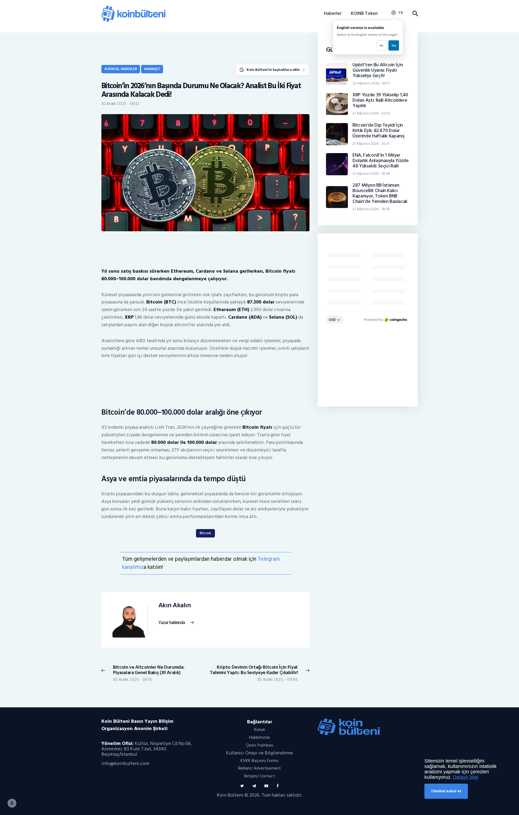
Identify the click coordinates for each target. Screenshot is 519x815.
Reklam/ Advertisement (259, 768)
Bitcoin (205, 533)
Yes (393, 45)
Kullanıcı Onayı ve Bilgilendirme (259, 753)
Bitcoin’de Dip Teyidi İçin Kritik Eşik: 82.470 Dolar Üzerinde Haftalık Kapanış (378, 131)
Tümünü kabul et (446, 791)
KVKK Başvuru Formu (259, 760)
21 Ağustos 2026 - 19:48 (371, 173)
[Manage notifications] (12, 803)
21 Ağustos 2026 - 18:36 (371, 209)
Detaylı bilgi (465, 777)
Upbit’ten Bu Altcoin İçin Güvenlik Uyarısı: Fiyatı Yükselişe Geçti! (377, 70)
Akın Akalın (174, 605)
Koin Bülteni (230, 795)
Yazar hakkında (171, 622)
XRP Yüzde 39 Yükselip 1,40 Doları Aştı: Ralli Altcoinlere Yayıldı (380, 100)
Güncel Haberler (122, 69)
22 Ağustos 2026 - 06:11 (371, 83)
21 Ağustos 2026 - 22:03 (371, 113)
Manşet (153, 69)
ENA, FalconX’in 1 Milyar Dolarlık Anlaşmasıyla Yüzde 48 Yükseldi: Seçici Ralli (380, 161)
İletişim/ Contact (259, 776)
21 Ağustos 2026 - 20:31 (371, 143)
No (381, 45)
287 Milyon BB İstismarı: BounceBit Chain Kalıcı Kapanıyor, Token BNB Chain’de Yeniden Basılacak (380, 193)
